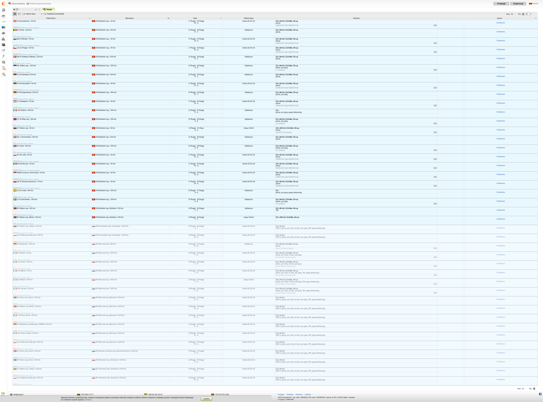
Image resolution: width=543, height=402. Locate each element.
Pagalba (281, 394)
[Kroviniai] (3, 10)
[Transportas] (3, 27)
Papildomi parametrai (55, 14)
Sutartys (308, 394)
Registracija (518, 4)
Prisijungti (501, 4)
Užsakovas (500, 23)
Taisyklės (290, 394)
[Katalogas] (3, 45)
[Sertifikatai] (3, 62)
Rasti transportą (18, 4)
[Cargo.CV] (3, 68)
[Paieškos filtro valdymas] (39, 9)
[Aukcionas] (3, 56)
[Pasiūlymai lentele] (14, 14)
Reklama (299, 394)
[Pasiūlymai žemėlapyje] (19, 14)
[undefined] (435, 26)
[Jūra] (3, 16)
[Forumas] (3, 39)
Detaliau (88, 400)
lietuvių (535, 4)
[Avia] (3, 21)
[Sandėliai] (3, 74)
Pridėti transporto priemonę (40, 4)
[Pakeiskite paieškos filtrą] (36, 9)
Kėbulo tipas (30, 14)
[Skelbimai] (3, 51)
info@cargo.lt (18, 394)
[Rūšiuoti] (89, 18)
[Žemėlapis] (3, 33)
